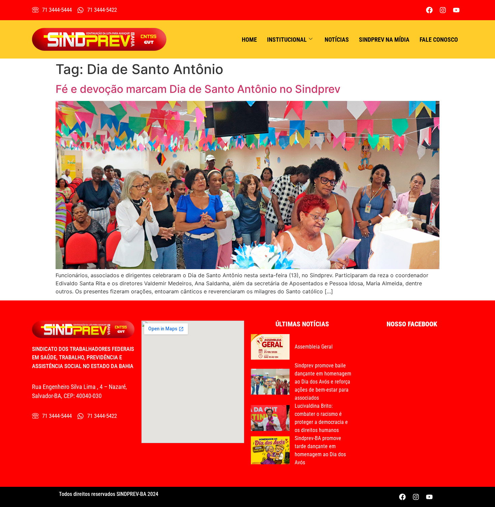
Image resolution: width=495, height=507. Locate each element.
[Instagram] (443, 10)
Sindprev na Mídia (384, 39)
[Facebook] (429, 10)
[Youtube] (456, 10)
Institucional (287, 39)
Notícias (337, 39)
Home (249, 39)
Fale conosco (439, 39)
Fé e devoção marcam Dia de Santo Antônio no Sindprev (198, 89)
